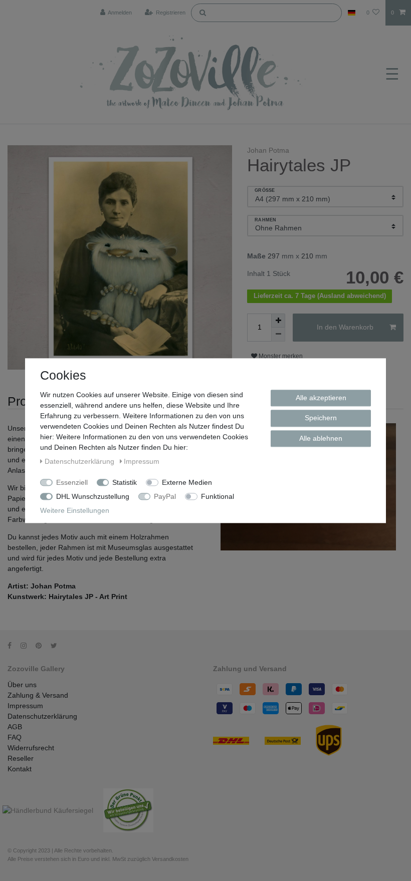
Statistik (124, 482)
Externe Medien (187, 482)
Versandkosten (170, 859)
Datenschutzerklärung (42, 716)
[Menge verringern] (278, 335)
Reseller (21, 758)
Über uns (22, 685)
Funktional (217, 496)
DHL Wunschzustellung (92, 496)
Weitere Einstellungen (74, 510)
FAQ (15, 737)
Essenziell (72, 482)
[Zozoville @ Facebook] (13, 646)
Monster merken (280, 356)
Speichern (321, 418)
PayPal (165, 496)
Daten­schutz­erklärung (80, 461)
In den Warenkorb (345, 327)
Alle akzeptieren (321, 398)
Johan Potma (268, 150)
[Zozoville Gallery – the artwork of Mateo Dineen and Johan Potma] (194, 75)
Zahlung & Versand (38, 695)
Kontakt (20, 769)
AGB (15, 727)
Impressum (25, 706)
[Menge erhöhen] (278, 321)
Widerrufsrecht (31, 748)
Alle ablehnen (320, 438)
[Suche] (202, 12)
